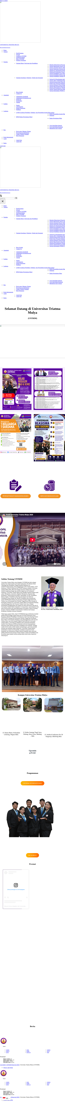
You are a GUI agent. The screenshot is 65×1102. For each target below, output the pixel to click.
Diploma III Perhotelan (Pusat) (57, 72)
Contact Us (19, 93)
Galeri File (18, 141)
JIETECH (28, 1052)
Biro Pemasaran (20, 135)
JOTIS (7, 1052)
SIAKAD (18, 99)
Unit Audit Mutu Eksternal (56, 127)
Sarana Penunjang (20, 108)
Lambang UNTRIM (21, 56)
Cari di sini (2, 146)
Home (5, 50)
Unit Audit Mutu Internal (55, 125)
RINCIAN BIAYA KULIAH (49, 496)
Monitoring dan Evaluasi (55, 128)
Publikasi (18, 109)
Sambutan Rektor (20, 57)
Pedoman (51, 115)
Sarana (18, 105)
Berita (4, 143)
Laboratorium (19, 106)
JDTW (48, 1051)
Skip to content (4, 0)
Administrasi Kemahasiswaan (23, 98)
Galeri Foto (19, 140)
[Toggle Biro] (64, 285)
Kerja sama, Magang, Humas (23, 131)
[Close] (2, 201)
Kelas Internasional (8, 137)
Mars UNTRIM (20, 59)
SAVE (27, 1050)
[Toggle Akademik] (64, 250)
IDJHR (27, 1051)
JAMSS (7, 1050)
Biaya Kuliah (19, 92)
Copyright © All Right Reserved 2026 (9, 1065)
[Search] (1, 196)
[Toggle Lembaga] (64, 266)
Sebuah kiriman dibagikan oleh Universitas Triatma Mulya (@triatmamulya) (23, 906)
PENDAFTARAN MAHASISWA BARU (15, 496)
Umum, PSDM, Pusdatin (22, 134)
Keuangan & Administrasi (22, 132)
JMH (48, 1052)
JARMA (48, 1050)
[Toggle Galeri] (64, 293)
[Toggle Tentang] (64, 207)
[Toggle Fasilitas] (64, 259)
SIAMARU (19, 101)
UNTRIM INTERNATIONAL (32, 783)
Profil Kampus (19, 53)
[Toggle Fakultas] (64, 217)
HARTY (7, 1051)
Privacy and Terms (8, 1067)
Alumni (18, 102)
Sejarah (18, 54)
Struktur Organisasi (21, 60)
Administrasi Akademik (22, 96)
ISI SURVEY (32, 855)
